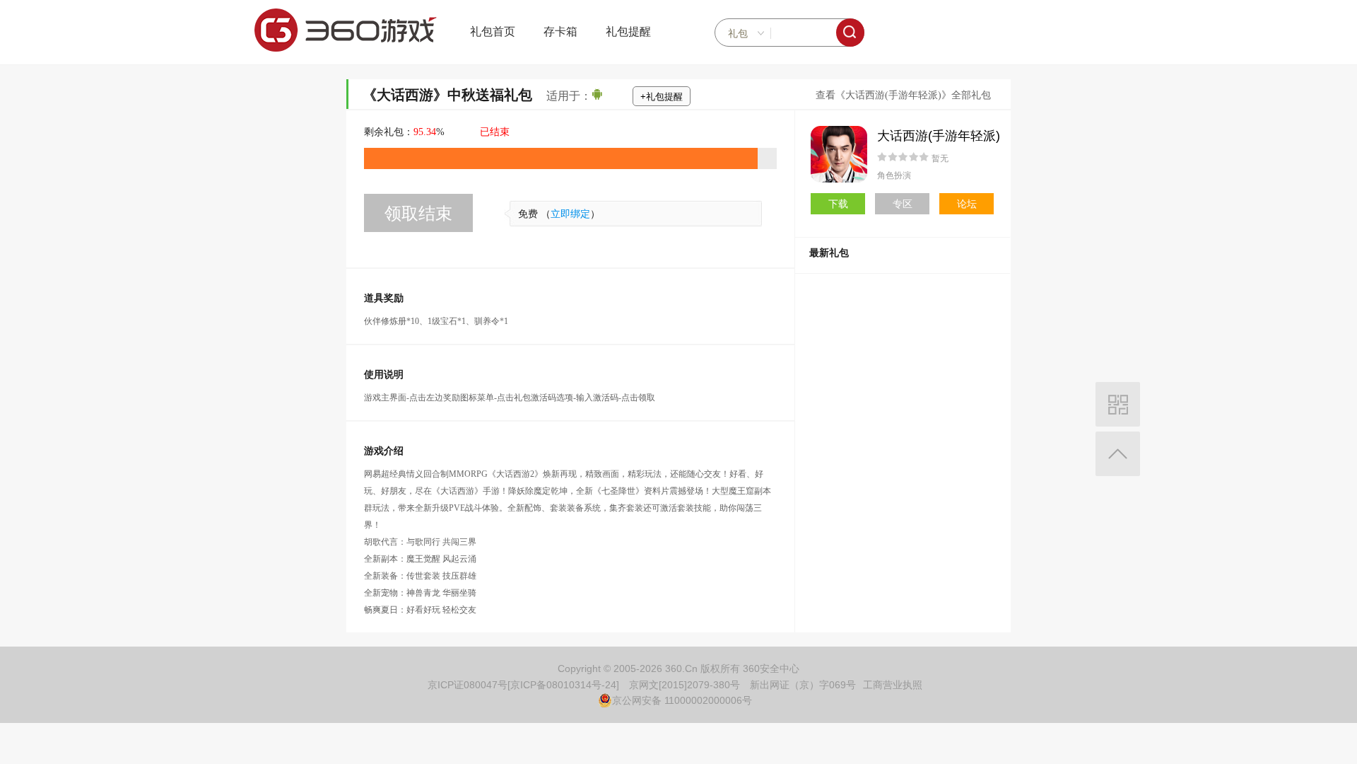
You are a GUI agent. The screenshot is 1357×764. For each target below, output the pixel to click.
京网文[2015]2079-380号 (684, 684)
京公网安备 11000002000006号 (682, 700)
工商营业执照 (892, 684)
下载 (838, 203)
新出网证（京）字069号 (803, 684)
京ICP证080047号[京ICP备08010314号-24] (523, 684)
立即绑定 (570, 214)
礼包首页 (492, 31)
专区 (902, 203)
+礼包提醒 (661, 96)
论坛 (967, 203)
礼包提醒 (628, 31)
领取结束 (418, 213)
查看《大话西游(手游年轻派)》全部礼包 (903, 95)
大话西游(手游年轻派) (938, 136)
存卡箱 (560, 31)
